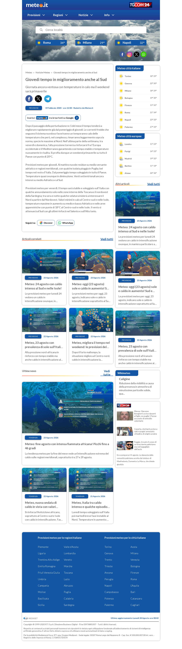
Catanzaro (136, 598)
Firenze (135, 572)
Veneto (68, 559)
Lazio (67, 579)
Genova (109, 553)
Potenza (109, 598)
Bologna (135, 566)
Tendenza (33, 438)
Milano (134, 553)
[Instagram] (129, 54)
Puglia (67, 592)
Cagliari (135, 604)
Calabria (68, 598)
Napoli (108, 585)
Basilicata (43, 598)
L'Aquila (135, 585)
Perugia (109, 579)
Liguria (42, 553)
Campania (43, 585)
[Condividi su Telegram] (47, 101)
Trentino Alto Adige (49, 559)
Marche (68, 566)
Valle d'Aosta (71, 546)
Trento (108, 559)
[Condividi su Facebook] (29, 101)
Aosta (134, 546)
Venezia (135, 559)
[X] (136, 54)
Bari (133, 592)
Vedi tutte (106, 372)
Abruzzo (68, 585)
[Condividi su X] (38, 101)
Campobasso (112, 592)
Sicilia (41, 604)
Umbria (42, 579)
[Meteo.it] (37, 5)
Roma (134, 579)
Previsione (34, 108)
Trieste (109, 566)
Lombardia (70, 553)
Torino (108, 546)
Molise (42, 592)
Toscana (68, 572)
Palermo (109, 604)
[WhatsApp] (143, 54)
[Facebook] (122, 54)
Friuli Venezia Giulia (49, 572)
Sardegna (69, 604)
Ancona (109, 572)
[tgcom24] (140, 5)
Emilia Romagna (46, 566)
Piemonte (43, 546)
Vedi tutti (107, 239)
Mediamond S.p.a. (45, 635)
